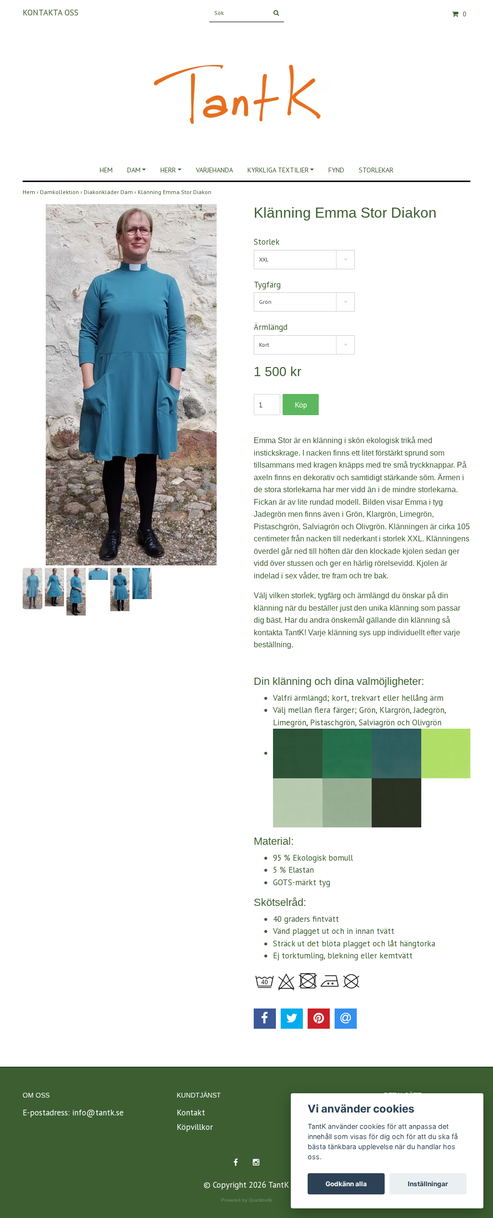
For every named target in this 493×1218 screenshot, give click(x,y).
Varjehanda (214, 170)
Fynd (336, 170)
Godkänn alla (346, 1184)
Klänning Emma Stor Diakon (175, 192)
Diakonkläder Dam (111, 192)
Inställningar (428, 1184)
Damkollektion (62, 192)
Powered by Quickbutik (246, 1200)
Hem (106, 170)
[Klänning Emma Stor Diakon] (131, 384)
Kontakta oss (50, 12)
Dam (134, 170)
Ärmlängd (270, 327)
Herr (168, 170)
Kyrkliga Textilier (278, 170)
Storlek (267, 241)
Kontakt (191, 1112)
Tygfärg (267, 284)
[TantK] (246, 85)
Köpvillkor (195, 1127)
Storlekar (376, 170)
